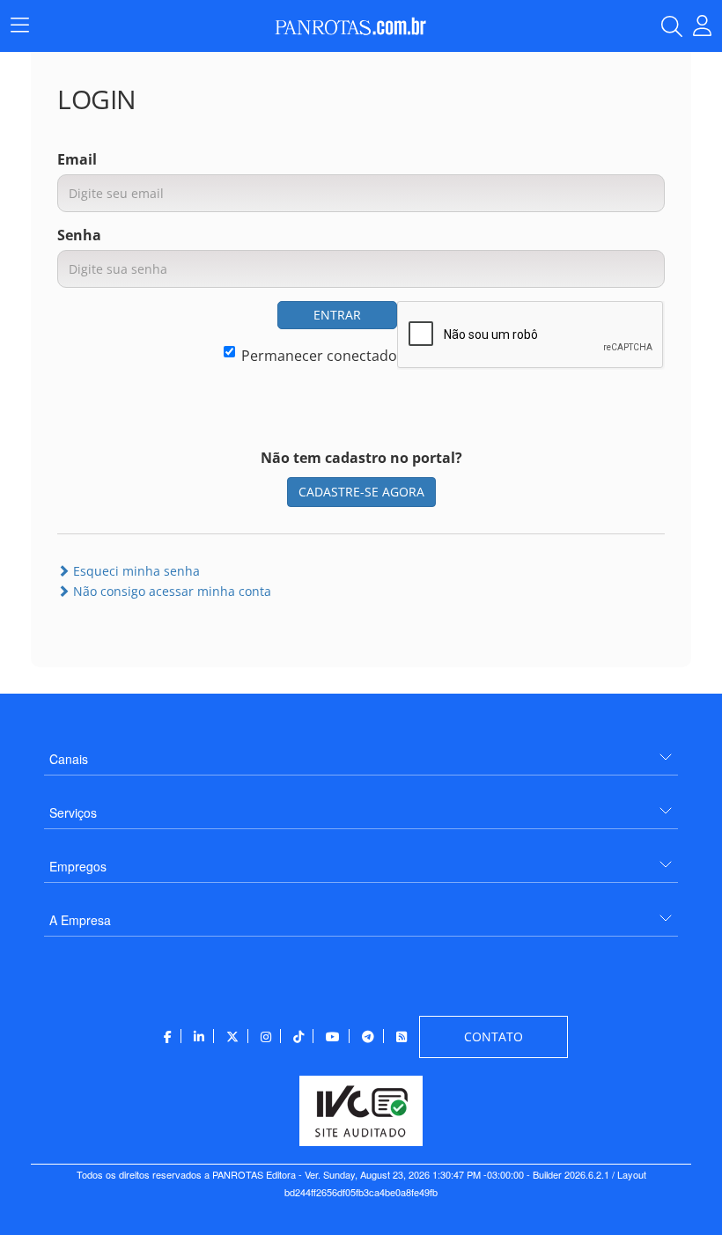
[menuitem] (361, 752)
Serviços (73, 812)
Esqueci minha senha (135, 570)
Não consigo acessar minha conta (170, 591)
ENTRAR (337, 314)
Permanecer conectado (319, 355)
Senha (79, 235)
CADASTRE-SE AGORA (361, 491)
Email (77, 159)
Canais (68, 759)
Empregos (78, 866)
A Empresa (80, 920)
